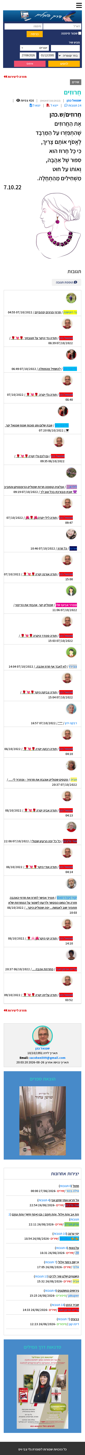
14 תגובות (57, 1305)
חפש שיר (74, 42)
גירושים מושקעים (68, 1290)
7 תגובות (50, 1262)
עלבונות (74, 1248)
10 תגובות (59, 1233)
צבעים (75, 1319)
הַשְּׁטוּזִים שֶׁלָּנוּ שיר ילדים (64, 1276)
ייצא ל (54, 105)
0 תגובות (65, 1186)
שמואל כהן (42, 1048)
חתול (76, 1186)
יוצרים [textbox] (43, 48)
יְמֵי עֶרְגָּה (73, 1233)
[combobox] (34, 48)
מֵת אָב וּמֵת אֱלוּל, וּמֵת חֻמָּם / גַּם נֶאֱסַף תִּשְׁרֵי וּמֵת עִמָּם (45, 1214)
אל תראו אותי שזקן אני (65, 1200)
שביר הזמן (72, 1305)
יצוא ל (36, 105)
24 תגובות (74, 105)
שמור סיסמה (69, 33)
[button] (79, 5)
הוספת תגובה (65, 282)
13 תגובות (41, 1276)
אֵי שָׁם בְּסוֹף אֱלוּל (68, 1262)
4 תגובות (44, 1200)
